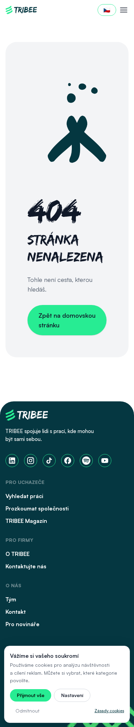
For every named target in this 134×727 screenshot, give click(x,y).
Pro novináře (22, 624)
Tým (10, 599)
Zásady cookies (109, 710)
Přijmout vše (30, 695)
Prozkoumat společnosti (37, 508)
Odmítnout (27, 711)
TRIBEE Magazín (26, 520)
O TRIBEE (17, 553)
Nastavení (72, 695)
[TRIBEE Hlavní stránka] (21, 10)
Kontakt (15, 611)
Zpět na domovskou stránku (67, 320)
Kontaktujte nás (25, 566)
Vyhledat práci (24, 496)
